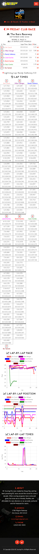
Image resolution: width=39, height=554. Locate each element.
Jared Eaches (9, 57)
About (32, 22)
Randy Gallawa (33, 83)
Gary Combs (9, 64)
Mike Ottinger (9, 51)
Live (8, 22)
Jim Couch (8, 47)
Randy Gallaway (10, 54)
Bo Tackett (8, 68)
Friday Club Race (22, 30)
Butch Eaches (9, 61)
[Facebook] (17, 542)
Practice (24, 22)
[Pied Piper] (22, 542)
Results (15, 22)
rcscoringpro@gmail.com (19, 519)
